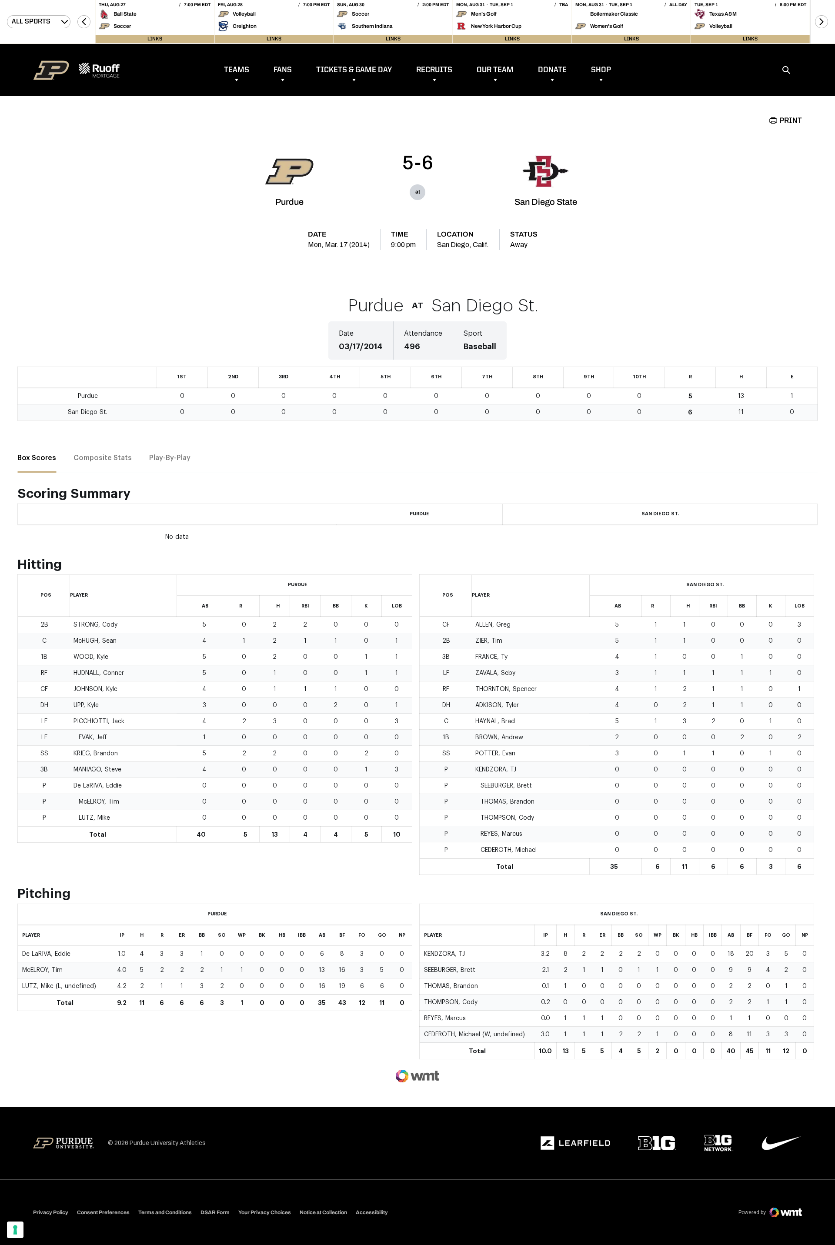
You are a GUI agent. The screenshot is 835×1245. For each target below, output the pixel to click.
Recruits (434, 70)
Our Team (495, 70)
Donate (552, 70)
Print (790, 121)
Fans (283, 70)
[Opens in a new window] (575, 1143)
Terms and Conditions (165, 1212)
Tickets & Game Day (354, 70)
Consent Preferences (103, 1212)
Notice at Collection (323, 1212)
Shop (601, 70)
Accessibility (372, 1212)
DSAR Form (215, 1212)
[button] (83, 21)
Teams (236, 70)
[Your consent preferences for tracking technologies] (15, 1230)
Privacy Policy (50, 1212)
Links (154, 39)
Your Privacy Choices (264, 1212)
